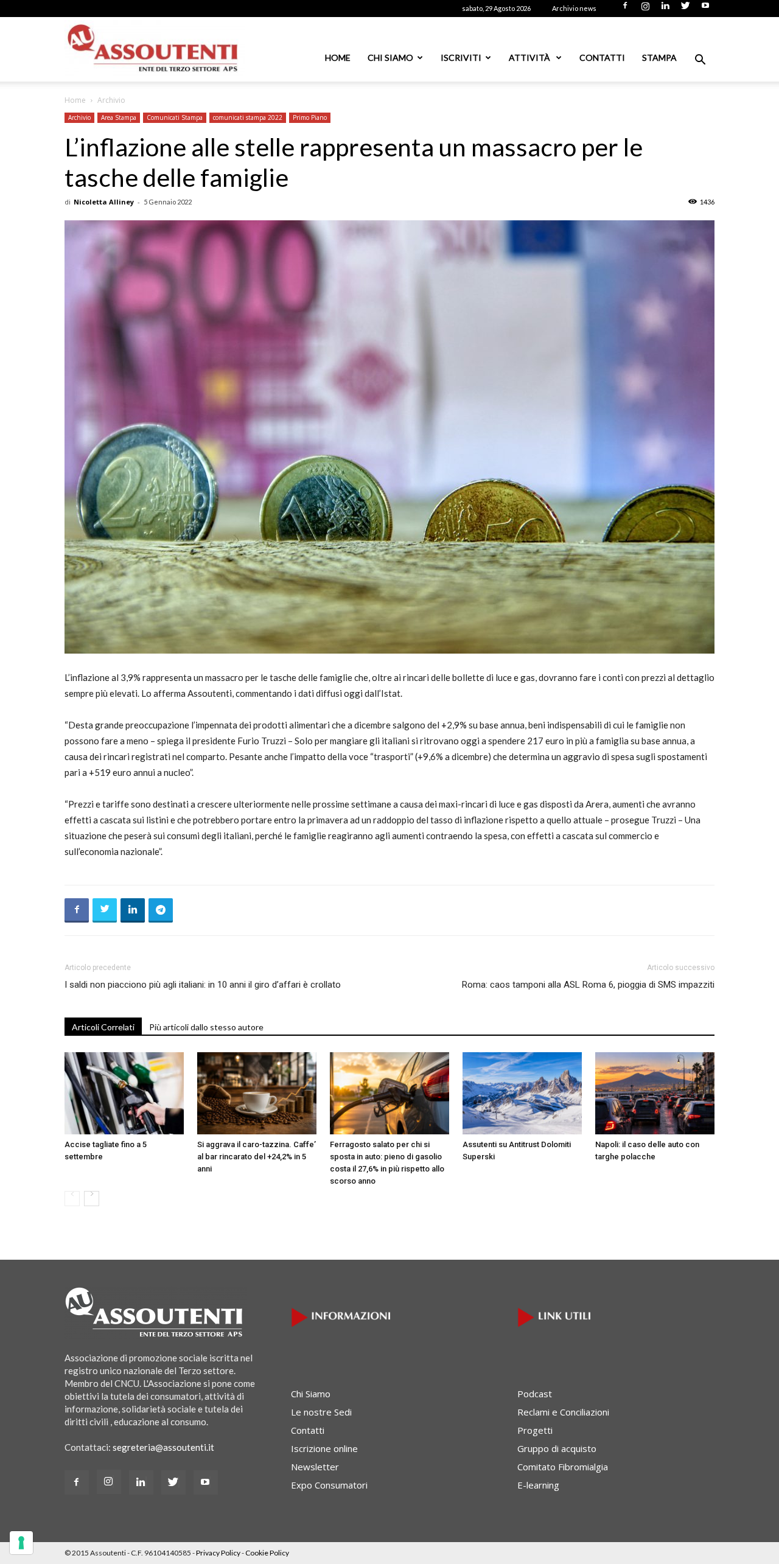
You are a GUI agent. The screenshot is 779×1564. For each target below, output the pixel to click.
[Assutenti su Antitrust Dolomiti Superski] (522, 1093)
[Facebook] (625, 9)
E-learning (538, 1485)
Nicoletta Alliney (104, 201)
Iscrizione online (324, 1448)
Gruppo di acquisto (556, 1448)
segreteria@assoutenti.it (163, 1447)
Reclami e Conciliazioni (563, 1412)
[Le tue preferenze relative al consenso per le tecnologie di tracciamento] (21, 1542)
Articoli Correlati (103, 1027)
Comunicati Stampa (175, 117)
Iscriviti (461, 57)
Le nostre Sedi (321, 1412)
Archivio (79, 117)
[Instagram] (645, 9)
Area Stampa (118, 117)
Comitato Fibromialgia (562, 1467)
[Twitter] (685, 9)
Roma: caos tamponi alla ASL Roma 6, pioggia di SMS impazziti (588, 984)
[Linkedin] (665, 9)
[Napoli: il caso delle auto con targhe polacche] (654, 1093)
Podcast (534, 1394)
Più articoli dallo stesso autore (206, 1027)
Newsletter (315, 1467)
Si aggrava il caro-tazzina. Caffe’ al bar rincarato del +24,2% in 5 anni (256, 1156)
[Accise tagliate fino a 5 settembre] (124, 1093)
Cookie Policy (267, 1552)
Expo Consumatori (329, 1485)
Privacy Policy (218, 1552)
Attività (530, 57)
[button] (699, 61)
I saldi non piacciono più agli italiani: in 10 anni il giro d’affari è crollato (203, 984)
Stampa (659, 57)
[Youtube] (705, 9)
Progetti (535, 1430)
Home (338, 57)
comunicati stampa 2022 (247, 117)
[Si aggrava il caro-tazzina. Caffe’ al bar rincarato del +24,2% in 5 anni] (256, 1093)
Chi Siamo (390, 57)
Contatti (602, 57)
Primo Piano (310, 117)
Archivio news (574, 8)
